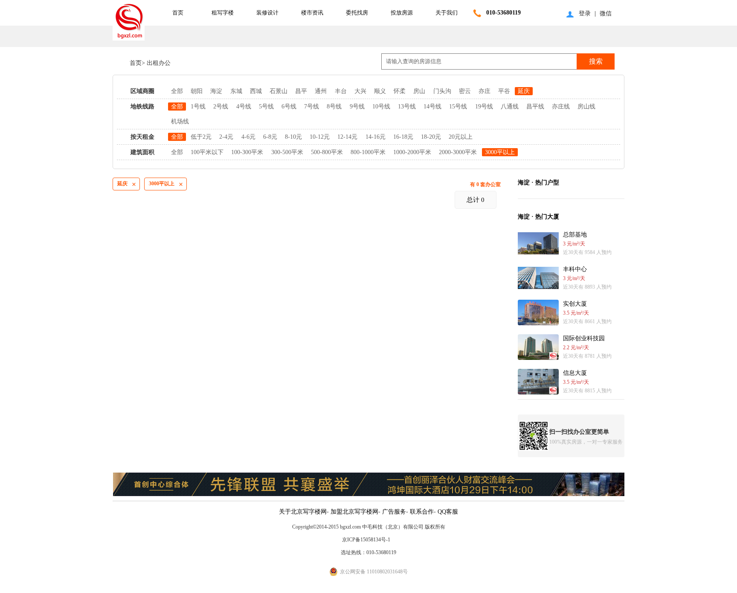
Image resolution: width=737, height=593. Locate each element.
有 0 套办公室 (485, 184)
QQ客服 (448, 511)
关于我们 (446, 12)
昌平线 (535, 106)
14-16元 (376, 137)
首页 (177, 12)
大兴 (360, 91)
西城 (256, 91)
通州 (321, 91)
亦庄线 (561, 106)
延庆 (524, 91)
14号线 (432, 106)
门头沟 (442, 91)
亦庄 (484, 91)
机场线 (180, 121)
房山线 (586, 106)
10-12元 (320, 137)
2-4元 (226, 137)
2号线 (220, 106)
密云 (465, 91)
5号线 (266, 106)
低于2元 (201, 137)
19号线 (484, 106)
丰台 (341, 91)
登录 (585, 13)
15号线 (458, 106)
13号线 (407, 106)
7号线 (311, 106)
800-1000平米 (368, 152)
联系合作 (422, 511)
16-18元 (403, 137)
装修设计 (267, 12)
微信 (606, 13)
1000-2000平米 (412, 152)
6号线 (288, 106)
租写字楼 (223, 12)
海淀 (216, 91)
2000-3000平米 (458, 152)
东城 (236, 91)
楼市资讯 (312, 12)
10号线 (381, 106)
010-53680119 (503, 12)
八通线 (510, 106)
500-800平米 (327, 152)
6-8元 (270, 137)
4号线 (243, 106)
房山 (419, 91)
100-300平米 (247, 152)
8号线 (334, 106)
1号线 (198, 106)
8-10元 (293, 137)
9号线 (357, 106)
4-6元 (248, 137)
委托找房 (357, 12)
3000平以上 (500, 152)
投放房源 (402, 12)
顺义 (380, 91)
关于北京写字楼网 (303, 511)
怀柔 (400, 91)
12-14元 (347, 137)
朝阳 (197, 91)
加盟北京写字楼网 (354, 511)
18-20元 (431, 137)
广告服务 (394, 511)
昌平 (301, 91)
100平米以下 (207, 152)
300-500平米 (287, 152)
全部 (177, 91)
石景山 (278, 91)
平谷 (504, 91)
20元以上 (461, 137)
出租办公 (158, 63)
